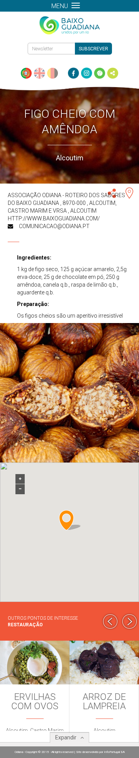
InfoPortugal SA (114, 752)
